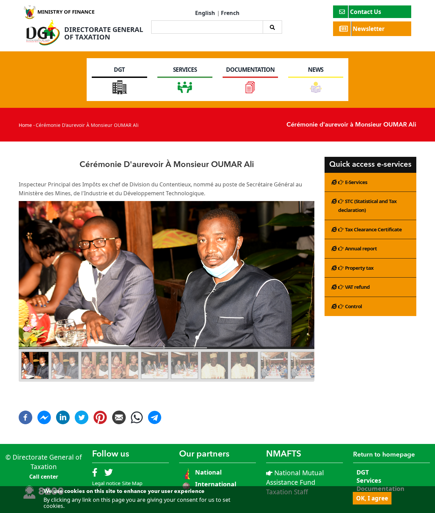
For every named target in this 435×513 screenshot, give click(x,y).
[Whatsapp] (137, 420)
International (215, 484)
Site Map (132, 483)
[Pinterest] (100, 414)
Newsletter (369, 29)
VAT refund (357, 286)
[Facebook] (25, 414)
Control (353, 306)
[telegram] (154, 420)
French (230, 13)
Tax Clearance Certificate (373, 229)
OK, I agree (372, 498)
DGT (362, 472)
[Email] (119, 414)
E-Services (356, 182)
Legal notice (106, 483)
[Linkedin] (63, 414)
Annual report (361, 248)
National (207, 472)
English (205, 13)
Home (25, 125)
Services (368, 480)
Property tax (359, 267)
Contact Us (366, 12)
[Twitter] (81, 414)
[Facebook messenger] (44, 414)
